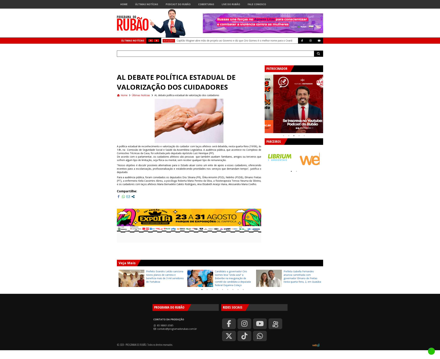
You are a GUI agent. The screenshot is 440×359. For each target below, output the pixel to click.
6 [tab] (222, 289)
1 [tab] (283, 135)
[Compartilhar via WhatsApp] (123, 196)
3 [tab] (294, 135)
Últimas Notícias (146, 4)
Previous (262, 102)
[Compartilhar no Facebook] (118, 196)
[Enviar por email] (128, 196)
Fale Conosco (257, 4)
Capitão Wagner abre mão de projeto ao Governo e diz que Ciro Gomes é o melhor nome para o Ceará (234, 40)
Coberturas (206, 4)
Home (124, 4)
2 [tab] (288, 135)
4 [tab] (299, 135)
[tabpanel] (294, 104)
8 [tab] (233, 289)
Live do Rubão (231, 4)
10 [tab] (243, 289)
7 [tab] (227, 289)
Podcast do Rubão (178, 4)
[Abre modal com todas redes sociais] (133, 196)
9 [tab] (238, 289)
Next (325, 102)
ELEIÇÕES (169, 40)
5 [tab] (304, 135)
